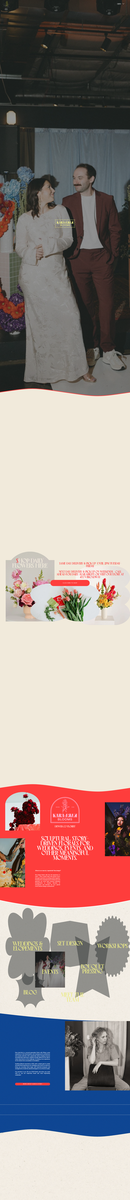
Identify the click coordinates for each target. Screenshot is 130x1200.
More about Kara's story (32, 1084)
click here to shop (70, 583)
